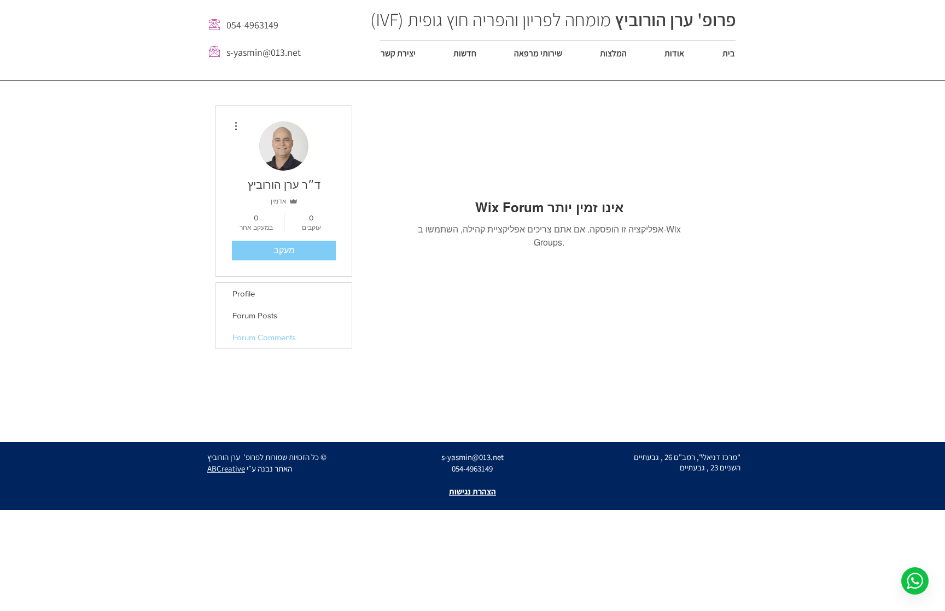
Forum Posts (254, 315)
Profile (243, 293)
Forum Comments (264, 337)
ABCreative (226, 468)
